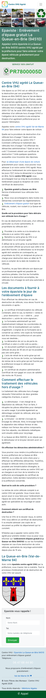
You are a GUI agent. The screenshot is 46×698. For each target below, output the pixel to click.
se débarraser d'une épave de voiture (23, 162)
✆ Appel (23, 693)
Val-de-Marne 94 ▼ (23, 676)
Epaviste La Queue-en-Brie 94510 (29, 652)
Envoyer (12, 640)
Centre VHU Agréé (17, 4)
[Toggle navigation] (41, 4)
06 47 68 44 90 (23, 662)
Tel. (7, 628)
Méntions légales (29, 688)
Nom (8, 618)
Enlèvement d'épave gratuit (16, 203)
